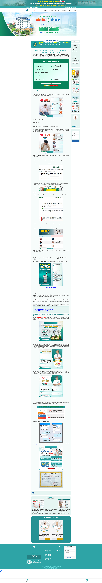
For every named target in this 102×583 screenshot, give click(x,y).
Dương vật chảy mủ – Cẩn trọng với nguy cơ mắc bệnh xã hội (51, 510)
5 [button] (74, 126)
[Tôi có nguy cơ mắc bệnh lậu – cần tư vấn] (51, 117)
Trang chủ (45, 10)
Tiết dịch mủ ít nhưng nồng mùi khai (56, 66)
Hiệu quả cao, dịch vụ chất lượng (40, 79)
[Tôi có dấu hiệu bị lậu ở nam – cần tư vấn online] (51, 153)
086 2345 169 (64, 443)
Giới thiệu (51, 10)
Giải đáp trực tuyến (54, 85)
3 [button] (73, 126)
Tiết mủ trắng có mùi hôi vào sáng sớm (57, 65)
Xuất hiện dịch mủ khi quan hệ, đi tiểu (40, 66)
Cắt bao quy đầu (74, 49)
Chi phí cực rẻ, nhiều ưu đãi (55, 78)
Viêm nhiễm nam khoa (75, 51)
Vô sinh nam (73, 65)
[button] (78, 41)
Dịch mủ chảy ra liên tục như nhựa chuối (41, 65)
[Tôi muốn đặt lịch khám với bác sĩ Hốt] (51, 398)
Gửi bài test (47, 85)
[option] (51, 24)
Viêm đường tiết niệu (75, 58)
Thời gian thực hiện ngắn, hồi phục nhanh (41, 78)
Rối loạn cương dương (75, 63)
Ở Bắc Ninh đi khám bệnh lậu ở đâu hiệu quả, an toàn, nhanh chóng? (44, 309)
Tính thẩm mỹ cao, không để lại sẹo (56, 79)
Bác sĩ (70, 10)
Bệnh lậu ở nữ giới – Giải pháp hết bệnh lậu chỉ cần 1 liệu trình (38, 510)
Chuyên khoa (57, 10)
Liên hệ (75, 10)
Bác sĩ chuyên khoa (59, 550)
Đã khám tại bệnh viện (55, 69)
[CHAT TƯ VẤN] (35, 444)
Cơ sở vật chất (64, 10)
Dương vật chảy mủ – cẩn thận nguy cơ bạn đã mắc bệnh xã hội (64, 510)
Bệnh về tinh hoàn (74, 56)
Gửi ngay (76, 140)
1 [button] (72, 126)
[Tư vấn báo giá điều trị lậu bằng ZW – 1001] (51, 287)
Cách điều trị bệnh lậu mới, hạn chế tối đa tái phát (41, 310)
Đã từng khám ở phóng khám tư (40, 69)
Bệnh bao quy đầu (74, 47)
